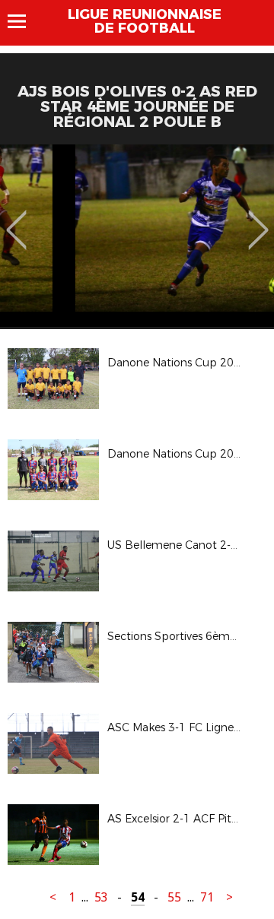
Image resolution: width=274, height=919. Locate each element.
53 (101, 897)
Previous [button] (16, 219)
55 (174, 897)
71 (207, 897)
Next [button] (258, 219)
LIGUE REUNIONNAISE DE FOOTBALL (144, 21)
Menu (24, 21)
